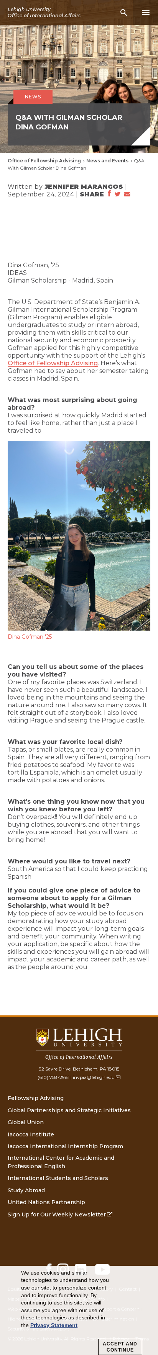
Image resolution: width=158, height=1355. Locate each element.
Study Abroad (26, 1190)
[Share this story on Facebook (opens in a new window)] (109, 194)
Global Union (26, 1122)
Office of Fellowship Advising (44, 160)
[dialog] (79, 1310)
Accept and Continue (120, 1347)
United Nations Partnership (46, 1202)
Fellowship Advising (36, 1098)
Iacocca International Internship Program (65, 1146)
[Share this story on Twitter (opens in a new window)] (117, 194)
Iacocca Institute (31, 1134)
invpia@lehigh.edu (94, 1077)
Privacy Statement (53, 1325)
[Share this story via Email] (127, 194)
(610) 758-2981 (53, 1077)
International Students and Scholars (58, 1178)
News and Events (107, 160)
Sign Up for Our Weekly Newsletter (57, 1214)
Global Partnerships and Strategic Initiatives (69, 1110)
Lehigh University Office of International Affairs (44, 12)
